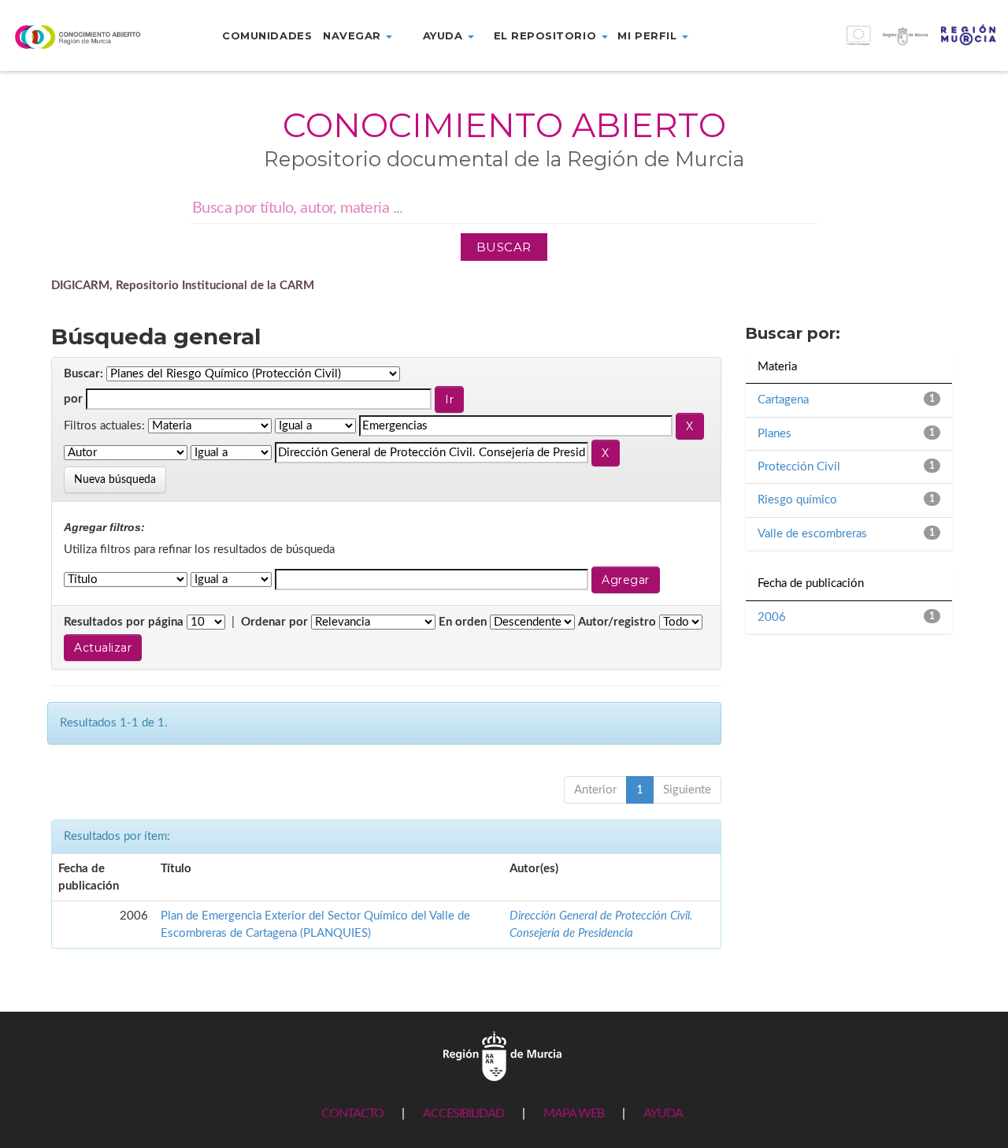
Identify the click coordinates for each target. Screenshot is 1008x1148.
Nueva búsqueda (115, 479)
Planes (774, 434)
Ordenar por (274, 622)
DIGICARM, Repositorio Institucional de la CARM (182, 286)
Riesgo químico (797, 500)
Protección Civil (799, 467)
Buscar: (83, 374)
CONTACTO (352, 1113)
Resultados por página (123, 622)
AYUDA (663, 1113)
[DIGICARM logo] (84, 37)
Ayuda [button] (444, 35)
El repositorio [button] (547, 35)
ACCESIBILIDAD (463, 1113)
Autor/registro (617, 622)
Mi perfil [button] (648, 35)
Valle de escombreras (812, 534)
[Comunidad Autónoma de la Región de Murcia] (502, 1055)
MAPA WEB (573, 1113)
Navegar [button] (353, 35)
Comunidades (267, 35)
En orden (463, 622)
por (73, 399)
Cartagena (783, 400)
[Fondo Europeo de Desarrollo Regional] (882, 43)
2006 (772, 617)
